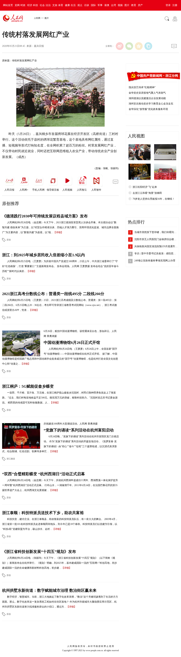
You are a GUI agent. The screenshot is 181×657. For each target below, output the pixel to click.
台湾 (113, 5)
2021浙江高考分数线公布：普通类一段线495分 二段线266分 (53, 294)
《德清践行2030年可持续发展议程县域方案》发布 (45, 216)
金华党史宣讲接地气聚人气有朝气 (147, 93)
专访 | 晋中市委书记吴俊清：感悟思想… (156, 253)
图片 (126, 5)
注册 (174, 5)
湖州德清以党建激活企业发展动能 (147, 98)
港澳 (106, 5)
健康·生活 (70, 5)
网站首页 (8, 5)
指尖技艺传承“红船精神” (142, 87)
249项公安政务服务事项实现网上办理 (154, 260)
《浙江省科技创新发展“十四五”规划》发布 (39, 551)
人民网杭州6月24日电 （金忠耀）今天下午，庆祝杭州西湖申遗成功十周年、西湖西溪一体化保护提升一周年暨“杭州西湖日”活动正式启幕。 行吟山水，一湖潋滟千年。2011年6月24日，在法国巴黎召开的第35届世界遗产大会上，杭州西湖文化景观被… (60, 485)
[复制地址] (148, 46)
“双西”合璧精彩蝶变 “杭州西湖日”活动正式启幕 (43, 474)
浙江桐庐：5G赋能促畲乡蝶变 (28, 386)
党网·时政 (20, 5)
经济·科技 (32, 5)
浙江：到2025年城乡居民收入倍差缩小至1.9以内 (43, 255)
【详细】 (58, 232)
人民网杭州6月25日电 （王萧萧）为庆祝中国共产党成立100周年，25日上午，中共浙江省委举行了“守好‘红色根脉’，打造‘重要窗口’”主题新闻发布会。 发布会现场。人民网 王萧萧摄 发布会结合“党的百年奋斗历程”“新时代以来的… (60, 266)
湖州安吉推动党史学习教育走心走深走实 (151, 103)
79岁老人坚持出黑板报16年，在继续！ (154, 199)
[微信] (129, 46)
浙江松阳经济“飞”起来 (145, 187)
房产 (140, 5)
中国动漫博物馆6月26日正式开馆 (72, 342)
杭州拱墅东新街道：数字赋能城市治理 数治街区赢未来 (49, 590)
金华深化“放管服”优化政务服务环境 (148, 109)
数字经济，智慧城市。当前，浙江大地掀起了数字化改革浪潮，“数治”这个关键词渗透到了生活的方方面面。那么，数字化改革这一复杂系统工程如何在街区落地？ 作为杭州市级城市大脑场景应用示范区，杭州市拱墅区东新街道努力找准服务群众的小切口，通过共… (60, 601)
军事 (100, 5)
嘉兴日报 (39, 46)
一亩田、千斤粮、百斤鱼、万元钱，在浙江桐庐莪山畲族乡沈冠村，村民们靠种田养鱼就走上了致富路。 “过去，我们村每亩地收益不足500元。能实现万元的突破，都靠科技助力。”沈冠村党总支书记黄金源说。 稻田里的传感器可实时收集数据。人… (60, 397)
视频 (120, 5)
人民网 (37, 18)
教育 (133, 5)
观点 (79, 5)
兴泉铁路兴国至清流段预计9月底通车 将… (157, 246)
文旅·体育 (57, 5)
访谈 (86, 5)
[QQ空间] (139, 46)
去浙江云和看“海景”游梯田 (147, 193)
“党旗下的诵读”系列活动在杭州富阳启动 (79, 430)
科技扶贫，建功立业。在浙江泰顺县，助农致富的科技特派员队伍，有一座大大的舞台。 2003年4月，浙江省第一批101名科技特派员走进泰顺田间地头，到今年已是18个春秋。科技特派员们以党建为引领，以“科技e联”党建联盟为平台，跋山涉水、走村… (60, 524)
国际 (93, 5)
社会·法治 (45, 5)
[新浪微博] (120, 46)
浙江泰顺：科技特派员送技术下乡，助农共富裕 (43, 513)
